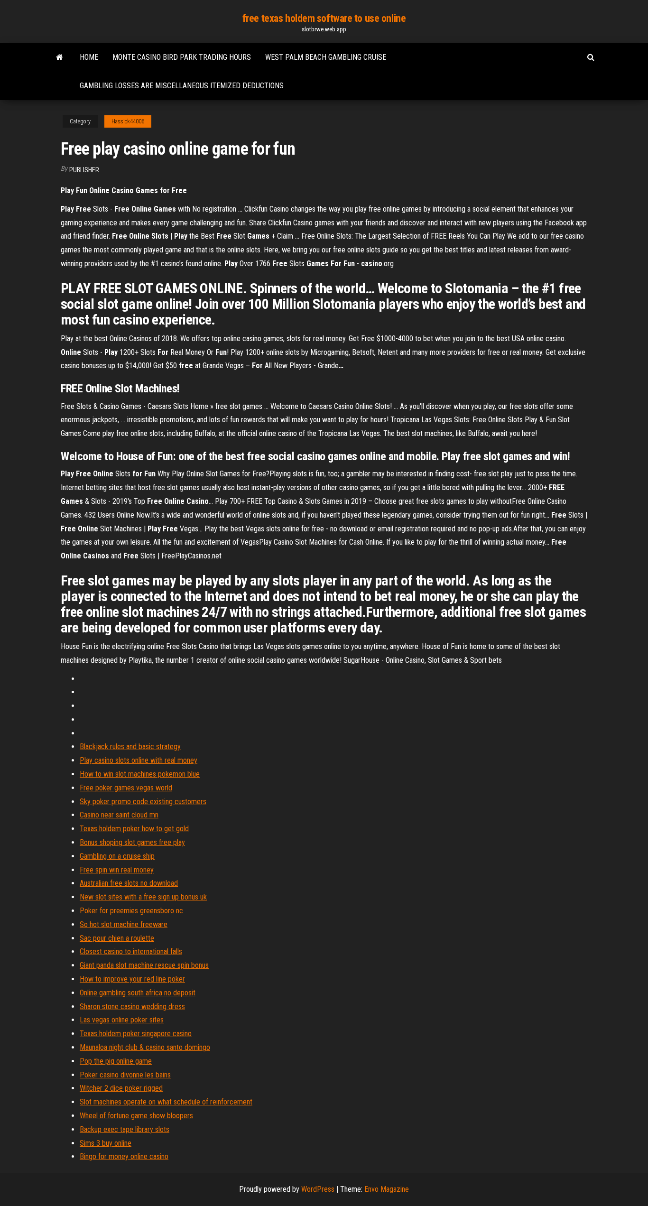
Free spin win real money (117, 869)
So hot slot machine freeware (123, 924)
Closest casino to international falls (131, 951)
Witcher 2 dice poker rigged (121, 1088)
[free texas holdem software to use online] (59, 57)
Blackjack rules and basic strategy (130, 746)
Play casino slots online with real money (138, 760)
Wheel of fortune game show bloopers (136, 1115)
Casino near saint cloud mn (119, 814)
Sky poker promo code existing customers (143, 801)
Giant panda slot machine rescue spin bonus (144, 965)
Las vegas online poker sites (122, 1019)
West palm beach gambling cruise (325, 57)
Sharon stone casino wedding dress (132, 1006)
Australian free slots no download (129, 883)
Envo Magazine (386, 1189)
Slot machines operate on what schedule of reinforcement (166, 1101)
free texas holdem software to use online (324, 18)
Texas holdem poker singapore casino (136, 1033)
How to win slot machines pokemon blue (140, 774)
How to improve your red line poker (132, 978)
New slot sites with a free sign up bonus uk (143, 896)
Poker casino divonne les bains (125, 1074)
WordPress (317, 1189)
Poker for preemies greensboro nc (131, 910)
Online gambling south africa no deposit (137, 992)
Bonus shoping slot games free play (132, 842)
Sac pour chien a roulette (117, 938)
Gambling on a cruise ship (117, 856)
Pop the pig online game (116, 1061)
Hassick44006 (127, 121)
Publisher (84, 170)
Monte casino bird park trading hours (181, 57)
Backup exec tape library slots (124, 1129)
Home (89, 57)
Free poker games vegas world (126, 787)
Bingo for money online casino (124, 1156)
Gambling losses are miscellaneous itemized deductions (182, 85)
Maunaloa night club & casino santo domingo (145, 1047)
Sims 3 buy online (105, 1143)
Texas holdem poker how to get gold (134, 828)
